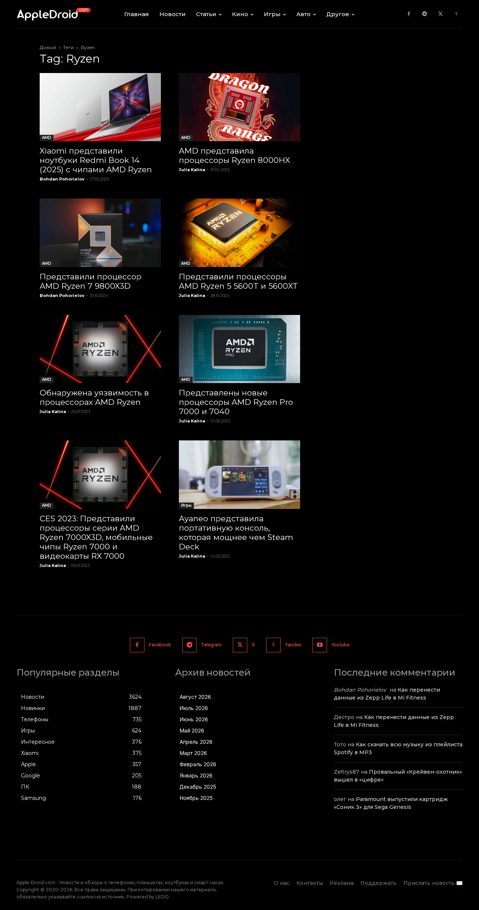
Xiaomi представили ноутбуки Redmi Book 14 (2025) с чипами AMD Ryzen (96, 160)
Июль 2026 (194, 708)
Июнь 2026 (194, 719)
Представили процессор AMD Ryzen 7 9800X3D (90, 281)
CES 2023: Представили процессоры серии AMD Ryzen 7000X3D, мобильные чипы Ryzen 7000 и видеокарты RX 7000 (96, 537)
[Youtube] (319, 645)
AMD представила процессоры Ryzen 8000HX (234, 155)
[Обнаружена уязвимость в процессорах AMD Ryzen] (100, 349)
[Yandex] (456, 14)
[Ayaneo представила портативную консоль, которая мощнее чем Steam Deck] (239, 474)
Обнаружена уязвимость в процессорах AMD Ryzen (94, 397)
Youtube (341, 644)
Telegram (211, 644)
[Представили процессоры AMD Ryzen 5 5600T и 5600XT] (239, 232)
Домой (48, 47)
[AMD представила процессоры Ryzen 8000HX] (239, 107)
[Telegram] (424, 14)
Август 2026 (195, 697)
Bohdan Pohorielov (62, 179)
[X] (440, 14)
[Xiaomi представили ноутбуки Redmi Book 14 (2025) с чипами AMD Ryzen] (100, 107)
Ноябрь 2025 (196, 798)
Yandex (293, 644)
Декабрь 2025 (198, 786)
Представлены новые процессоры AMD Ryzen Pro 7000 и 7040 (236, 402)
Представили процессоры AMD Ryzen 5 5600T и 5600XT (238, 281)
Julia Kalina (192, 169)
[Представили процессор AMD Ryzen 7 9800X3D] (100, 232)
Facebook (160, 644)
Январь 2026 (196, 775)
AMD (46, 137)
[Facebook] (409, 14)
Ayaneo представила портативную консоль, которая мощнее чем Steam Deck (236, 532)
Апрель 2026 (196, 741)
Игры (186, 505)
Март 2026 (193, 753)
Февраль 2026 (198, 764)
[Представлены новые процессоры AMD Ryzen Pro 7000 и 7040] (239, 349)
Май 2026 (192, 730)
